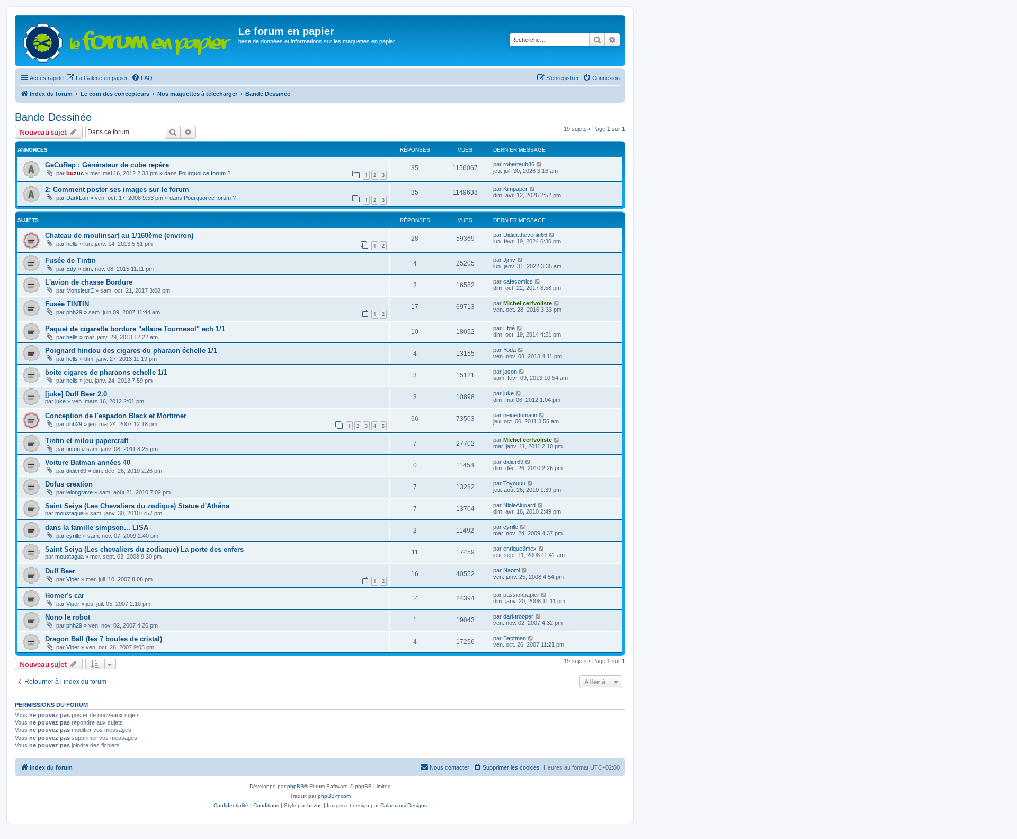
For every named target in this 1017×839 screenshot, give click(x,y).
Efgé (509, 328)
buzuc (75, 173)
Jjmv (509, 260)
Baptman (514, 638)
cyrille (73, 536)
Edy (71, 269)
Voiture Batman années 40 (87, 462)
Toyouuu (514, 483)
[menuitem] (97, 78)
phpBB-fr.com (334, 796)
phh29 (74, 312)
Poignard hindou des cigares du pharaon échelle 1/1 (131, 351)
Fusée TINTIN (67, 304)
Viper (72, 579)
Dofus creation (69, 484)
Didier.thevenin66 (525, 235)
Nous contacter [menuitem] (449, 767)
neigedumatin (520, 415)
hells (72, 244)
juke (60, 401)
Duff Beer (60, 571)
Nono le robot (67, 617)
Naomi (511, 570)
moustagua (69, 513)
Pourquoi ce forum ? (204, 173)
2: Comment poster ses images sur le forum (117, 189)
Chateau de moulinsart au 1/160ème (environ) (119, 236)
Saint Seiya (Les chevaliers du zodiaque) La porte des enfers (144, 549)
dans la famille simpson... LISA (96, 528)
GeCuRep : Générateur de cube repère (107, 165)
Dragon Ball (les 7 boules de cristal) (103, 639)
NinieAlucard (519, 505)
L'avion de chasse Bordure (88, 282)
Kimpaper (515, 189)
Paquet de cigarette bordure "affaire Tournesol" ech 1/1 (135, 329)
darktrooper (518, 616)
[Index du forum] (127, 40)
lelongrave (79, 492)
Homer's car (64, 595)
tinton (73, 449)
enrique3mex (520, 548)
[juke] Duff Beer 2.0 (76, 394)
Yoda (509, 350)
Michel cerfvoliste (527, 303)
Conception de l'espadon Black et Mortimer (115, 416)
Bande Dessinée (53, 117)
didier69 (76, 470)
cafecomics (518, 281)
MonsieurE (80, 290)
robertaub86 (518, 164)
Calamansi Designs (403, 805)
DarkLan (77, 198)
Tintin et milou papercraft (86, 441)
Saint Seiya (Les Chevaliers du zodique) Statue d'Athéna (137, 506)
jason (510, 371)
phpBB (295, 786)
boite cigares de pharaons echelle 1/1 (106, 372)
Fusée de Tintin (70, 260)
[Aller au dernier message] (539, 164)
